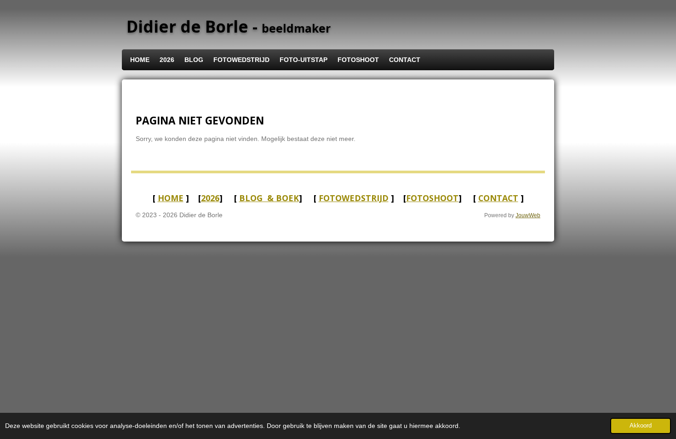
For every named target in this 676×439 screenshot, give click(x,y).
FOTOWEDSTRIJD (354, 197)
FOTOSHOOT (432, 197)
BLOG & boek (269, 197)
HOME (170, 197)
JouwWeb (528, 215)
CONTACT (498, 197)
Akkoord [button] (641, 425)
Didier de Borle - (228, 26)
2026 (210, 197)
